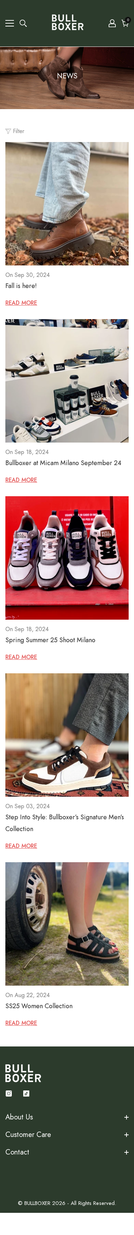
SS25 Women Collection (39, 1006)
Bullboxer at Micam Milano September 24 (63, 463)
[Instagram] (8, 1093)
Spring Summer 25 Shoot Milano (50, 640)
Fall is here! (21, 286)
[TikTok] (26, 1093)
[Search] (23, 23)
